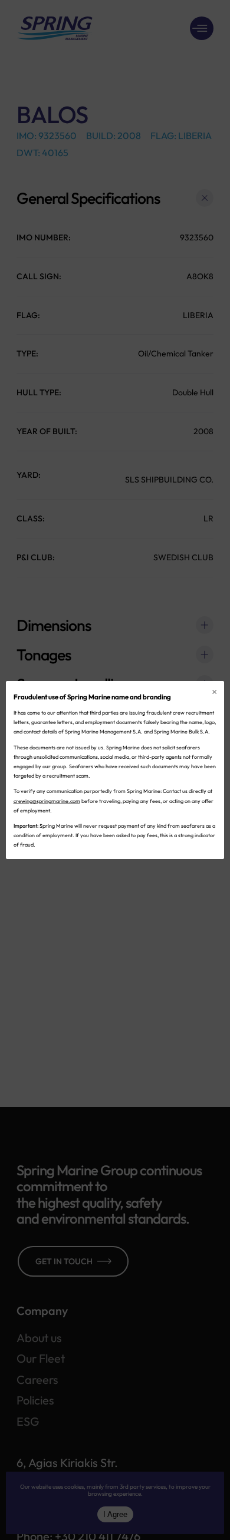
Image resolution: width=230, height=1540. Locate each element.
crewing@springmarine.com (47, 801)
